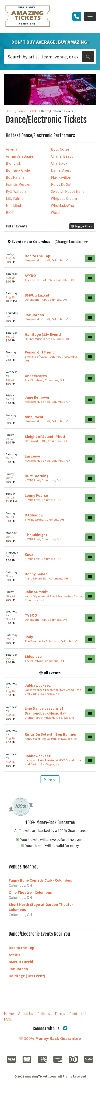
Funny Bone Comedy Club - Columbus (40, 880)
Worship (58, 212)
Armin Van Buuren (20, 156)
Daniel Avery (61, 170)
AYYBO (14, 954)
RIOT (10, 212)
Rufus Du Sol (61, 184)
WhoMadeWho (62, 205)
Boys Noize (60, 149)
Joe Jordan (18, 968)
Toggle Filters (83, 226)
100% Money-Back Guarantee (52, 1038)
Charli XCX (59, 163)
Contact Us (78, 1013)
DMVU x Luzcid (21, 961)
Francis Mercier (18, 184)
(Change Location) (69, 241)
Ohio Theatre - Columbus (30, 892)
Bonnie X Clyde (18, 170)
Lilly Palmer (15, 198)
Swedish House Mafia (67, 191)
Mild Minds (14, 205)
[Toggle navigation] (90, 16)
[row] (50, 258)
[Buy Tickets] (90, 258)
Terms (59, 1013)
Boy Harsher (16, 177)
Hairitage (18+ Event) (27, 975)
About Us (25, 1013)
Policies (43, 1013)
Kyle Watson (16, 191)
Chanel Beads (62, 156)
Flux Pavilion (61, 177)
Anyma (11, 149)
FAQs (8, 1019)
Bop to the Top (21, 947)
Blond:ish (13, 163)
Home (9, 1013)
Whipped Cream (64, 198)
